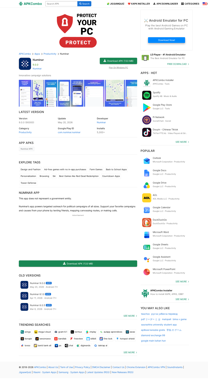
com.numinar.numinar (69, 132)
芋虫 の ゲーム (174, 330)
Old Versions (30, 275)
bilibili (93, 338)
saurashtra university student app (159, 324)
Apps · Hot (149, 73)
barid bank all (44, 345)
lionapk (28, 338)
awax (132, 331)
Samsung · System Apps (71, 372)
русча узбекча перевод (164, 313)
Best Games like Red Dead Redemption (79, 176)
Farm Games (96, 169)
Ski (54, 176)
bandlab (62, 338)
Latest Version (31, 112)
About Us (53, 367)
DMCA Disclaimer (101, 367)
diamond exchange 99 (153, 335)
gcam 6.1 (62, 331)
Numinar (38, 59)
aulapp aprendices (113, 331)
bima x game (180, 319)
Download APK (120, 60)
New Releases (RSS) (122, 372)
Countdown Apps (111, 176)
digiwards (85, 345)
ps (60, 345)
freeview (78, 338)
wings (28, 331)
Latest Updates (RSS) (98, 372)
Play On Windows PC (118, 67)
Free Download (177, 64)
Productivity (25, 132)
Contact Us (118, 367)
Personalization (28, 176)
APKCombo (25, 53)
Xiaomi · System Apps (44, 372)
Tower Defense (28, 183)
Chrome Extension (136, 367)
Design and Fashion (31, 169)
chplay (93, 331)
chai (71, 345)
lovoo (27, 345)
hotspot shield (127, 338)
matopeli (166, 319)
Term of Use (66, 367)
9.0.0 (26, 122)
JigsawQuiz (25, 372)
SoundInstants (174, 367)
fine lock (108, 338)
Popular (148, 150)
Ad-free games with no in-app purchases (65, 169)
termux (78, 331)
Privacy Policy (82, 367)
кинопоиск (45, 338)
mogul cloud (44, 331)
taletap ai (102, 345)
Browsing (44, 176)
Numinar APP (29, 192)
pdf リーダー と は (150, 319)
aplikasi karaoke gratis (153, 330)
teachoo (145, 313)
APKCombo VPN (156, 367)
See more (129, 315)
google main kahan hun (153, 340)
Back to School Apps (116, 169)
